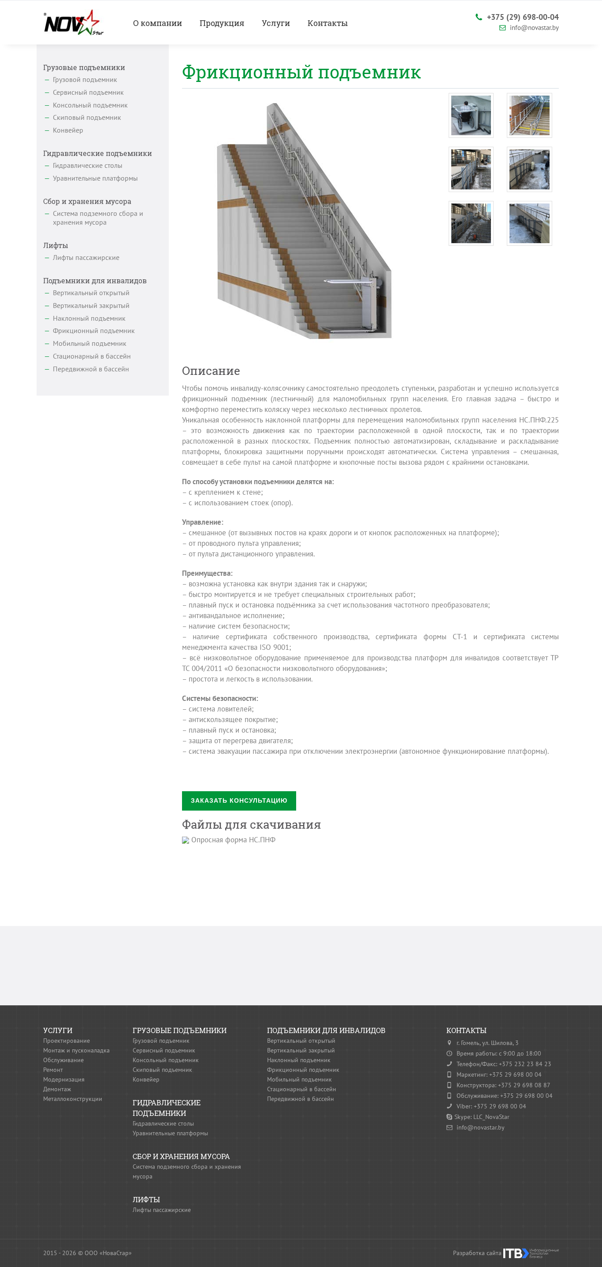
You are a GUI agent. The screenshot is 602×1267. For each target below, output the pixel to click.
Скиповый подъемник (87, 117)
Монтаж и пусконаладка (76, 1050)
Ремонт (53, 1070)
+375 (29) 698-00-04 (522, 17)
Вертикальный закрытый (91, 305)
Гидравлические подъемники (97, 153)
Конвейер (68, 130)
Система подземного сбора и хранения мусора (98, 218)
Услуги (276, 23)
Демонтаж (57, 1089)
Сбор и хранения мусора (87, 201)
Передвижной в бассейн (91, 368)
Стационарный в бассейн (92, 356)
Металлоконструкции (72, 1099)
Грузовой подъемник (85, 79)
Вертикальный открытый (91, 292)
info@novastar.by (533, 27)
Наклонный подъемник (89, 318)
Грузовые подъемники (84, 67)
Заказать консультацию (239, 800)
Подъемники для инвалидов (95, 280)
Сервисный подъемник (88, 92)
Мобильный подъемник (89, 343)
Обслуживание (63, 1060)
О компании (157, 23)
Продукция (222, 23)
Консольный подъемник (90, 104)
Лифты (55, 245)
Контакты (328, 23)
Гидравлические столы (88, 165)
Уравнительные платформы (95, 178)
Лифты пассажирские (86, 257)
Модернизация (64, 1079)
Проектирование (66, 1041)
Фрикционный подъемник (94, 330)
